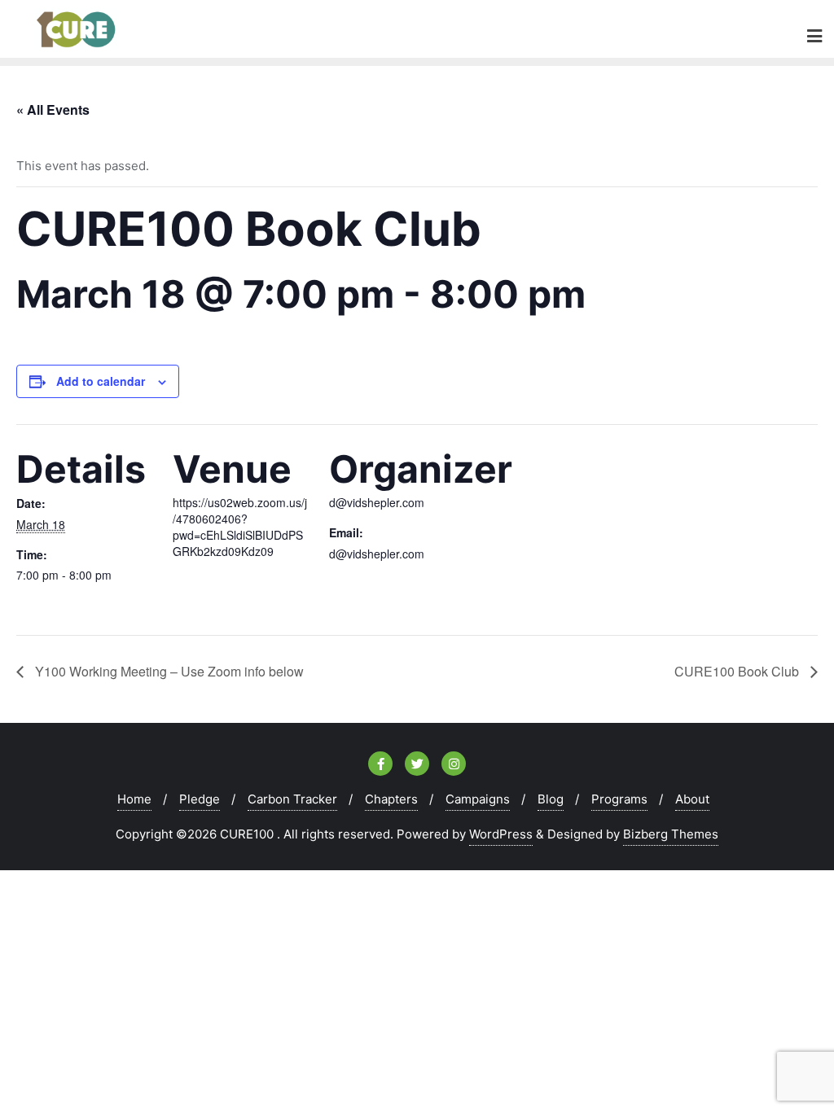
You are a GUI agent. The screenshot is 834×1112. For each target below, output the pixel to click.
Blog (551, 799)
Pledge (199, 799)
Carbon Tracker (292, 799)
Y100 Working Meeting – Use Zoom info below (168, 671)
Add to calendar (100, 381)
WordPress (501, 834)
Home (134, 799)
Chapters (391, 799)
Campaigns (478, 799)
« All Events (53, 109)
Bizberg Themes (670, 834)
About (692, 799)
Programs (619, 799)
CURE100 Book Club (738, 671)
